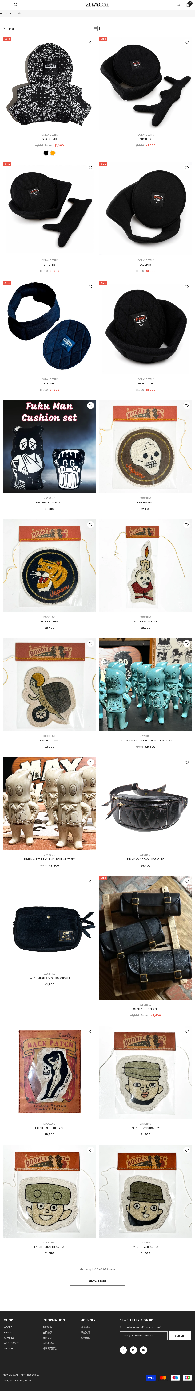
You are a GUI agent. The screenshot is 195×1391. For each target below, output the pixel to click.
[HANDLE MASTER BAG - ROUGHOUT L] (49, 922)
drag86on (24, 1380)
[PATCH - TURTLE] (49, 684)
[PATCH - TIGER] (49, 565)
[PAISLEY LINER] (49, 83)
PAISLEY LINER (49, 139)
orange (53, 153)
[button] (95, 28)
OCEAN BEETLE (49, 134)
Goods (17, 13)
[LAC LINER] (145, 208)
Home (4, 13)
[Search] (16, 4)
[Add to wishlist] (90, 42)
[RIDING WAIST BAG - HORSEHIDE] (145, 803)
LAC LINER (145, 264)
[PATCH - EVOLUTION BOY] (145, 1072)
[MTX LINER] (145, 83)
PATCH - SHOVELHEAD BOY (49, 1247)
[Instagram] (133, 1350)
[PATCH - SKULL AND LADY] (49, 1072)
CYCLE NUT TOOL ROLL (145, 1009)
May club (49, 498)
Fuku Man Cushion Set (49, 502)
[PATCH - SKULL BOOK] (145, 565)
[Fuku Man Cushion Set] (49, 446)
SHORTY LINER (145, 383)
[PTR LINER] (49, 327)
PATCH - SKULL (145, 502)
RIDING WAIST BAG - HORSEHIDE (145, 859)
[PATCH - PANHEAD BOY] (145, 1191)
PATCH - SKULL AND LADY (49, 1128)
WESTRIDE (145, 855)
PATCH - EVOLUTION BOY (146, 1128)
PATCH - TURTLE (49, 740)
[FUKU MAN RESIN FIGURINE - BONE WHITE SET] (49, 803)
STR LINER (49, 264)
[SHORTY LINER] (145, 327)
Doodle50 (146, 498)
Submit (180, 1336)
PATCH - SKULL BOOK (145, 621)
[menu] (5, 4)
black (46, 153)
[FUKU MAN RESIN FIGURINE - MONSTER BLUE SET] (145, 684)
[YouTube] (143, 1350)
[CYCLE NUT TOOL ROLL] (145, 938)
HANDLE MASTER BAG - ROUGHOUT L (49, 978)
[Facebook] (123, 1350)
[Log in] (179, 5)
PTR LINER (49, 383)
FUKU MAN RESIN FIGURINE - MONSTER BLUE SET (145, 740)
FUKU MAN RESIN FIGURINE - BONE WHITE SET (49, 859)
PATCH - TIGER (49, 621)
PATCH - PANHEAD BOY (146, 1247)
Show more (97, 1281)
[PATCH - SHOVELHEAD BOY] (49, 1191)
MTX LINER (145, 139)
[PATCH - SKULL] (145, 446)
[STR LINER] (49, 208)
